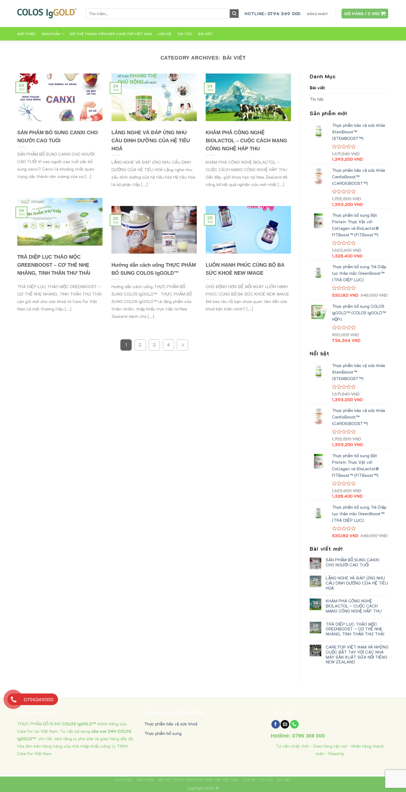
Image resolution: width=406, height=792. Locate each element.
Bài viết (205, 34)
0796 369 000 (308, 736)
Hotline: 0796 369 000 (272, 13)
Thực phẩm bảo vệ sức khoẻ (170, 724)
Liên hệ (164, 34)
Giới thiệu (26, 34)
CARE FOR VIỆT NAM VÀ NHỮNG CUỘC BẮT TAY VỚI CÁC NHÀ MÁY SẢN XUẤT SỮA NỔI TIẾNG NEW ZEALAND (357, 655)
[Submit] (234, 13)
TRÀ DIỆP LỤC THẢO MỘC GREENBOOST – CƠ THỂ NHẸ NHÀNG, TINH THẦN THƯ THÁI (355, 628)
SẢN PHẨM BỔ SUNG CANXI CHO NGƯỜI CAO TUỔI (352, 562)
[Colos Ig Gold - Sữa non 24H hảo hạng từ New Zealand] (46, 13)
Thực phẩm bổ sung (163, 733)
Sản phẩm (51, 34)
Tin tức (184, 34)
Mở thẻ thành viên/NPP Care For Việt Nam (111, 34)
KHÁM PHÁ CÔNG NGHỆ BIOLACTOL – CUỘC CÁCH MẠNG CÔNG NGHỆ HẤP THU (354, 606)
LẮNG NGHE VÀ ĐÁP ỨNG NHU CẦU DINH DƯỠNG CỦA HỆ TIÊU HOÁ (357, 582)
